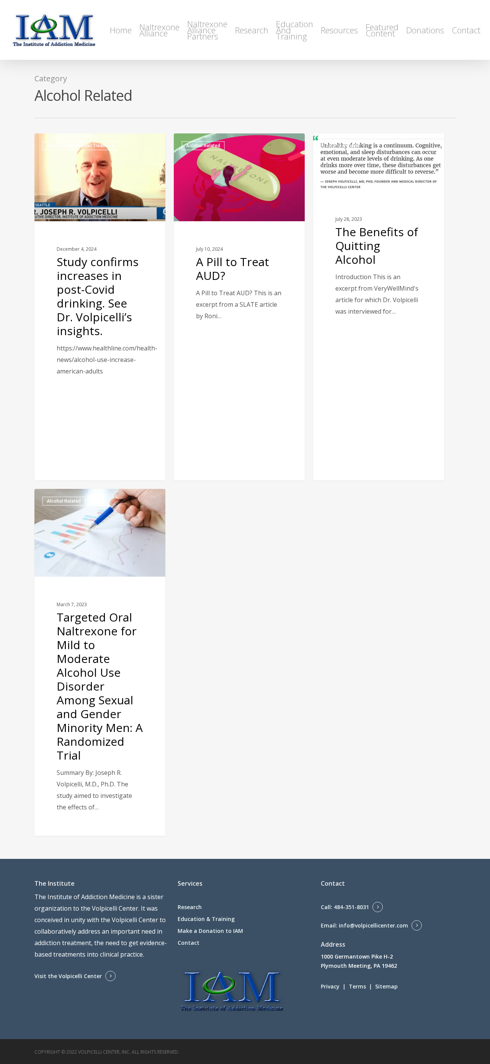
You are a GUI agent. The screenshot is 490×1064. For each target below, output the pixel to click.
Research (190, 907)
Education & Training (206, 919)
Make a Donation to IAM (210, 930)
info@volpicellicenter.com (373, 925)
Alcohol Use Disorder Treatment (81, 145)
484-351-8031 (351, 907)
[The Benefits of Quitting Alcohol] (378, 291)
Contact (188, 942)
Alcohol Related (203, 145)
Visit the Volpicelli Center (68, 976)
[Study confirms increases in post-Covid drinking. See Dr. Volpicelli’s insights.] (99, 306)
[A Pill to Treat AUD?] (239, 306)
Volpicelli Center (115, 908)
